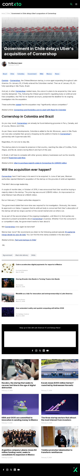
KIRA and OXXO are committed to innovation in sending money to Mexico (20, 419)
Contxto (5, 80)
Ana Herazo (21, 299)
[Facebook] (32, 351)
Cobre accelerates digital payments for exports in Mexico (39, 264)
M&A (41, 74)
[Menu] (76, 4)
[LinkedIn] (44, 351)
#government (7, 255)
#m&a (33, 255)
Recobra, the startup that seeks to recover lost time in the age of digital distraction (19, 385)
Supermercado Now (17, 158)
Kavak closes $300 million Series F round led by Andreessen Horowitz (57, 384)
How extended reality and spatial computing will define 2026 (40, 308)
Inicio (3, 13)
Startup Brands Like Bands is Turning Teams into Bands (38, 279)
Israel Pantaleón (23, 270)
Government (32, 74)
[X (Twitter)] (40, 351)
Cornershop (15, 80)
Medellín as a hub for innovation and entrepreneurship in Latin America (44, 294)
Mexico (49, 74)
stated (18, 105)
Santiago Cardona (23, 314)
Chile (8, 13)
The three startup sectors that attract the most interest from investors (58, 419)
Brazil (5, 74)
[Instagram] (36, 351)
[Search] (71, 4)
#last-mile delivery (22, 255)
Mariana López (16, 63)
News (57, 74)
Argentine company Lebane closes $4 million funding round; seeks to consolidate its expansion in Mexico (19, 452)
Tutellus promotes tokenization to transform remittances (56, 451)
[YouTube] (47, 351)
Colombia (20, 74)
